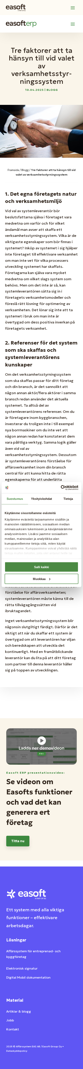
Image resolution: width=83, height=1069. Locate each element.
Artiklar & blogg (18, 1011)
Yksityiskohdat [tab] (41, 498)
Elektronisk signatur (21, 968)
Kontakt (12, 1029)
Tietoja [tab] (68, 498)
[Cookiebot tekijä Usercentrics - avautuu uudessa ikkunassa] (60, 487)
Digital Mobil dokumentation (28, 977)
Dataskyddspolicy (16, 1050)
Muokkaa (39, 578)
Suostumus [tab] (15, 498)
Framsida (13, 170)
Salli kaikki (41, 567)
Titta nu (17, 841)
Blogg (52, 90)
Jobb (10, 1020)
